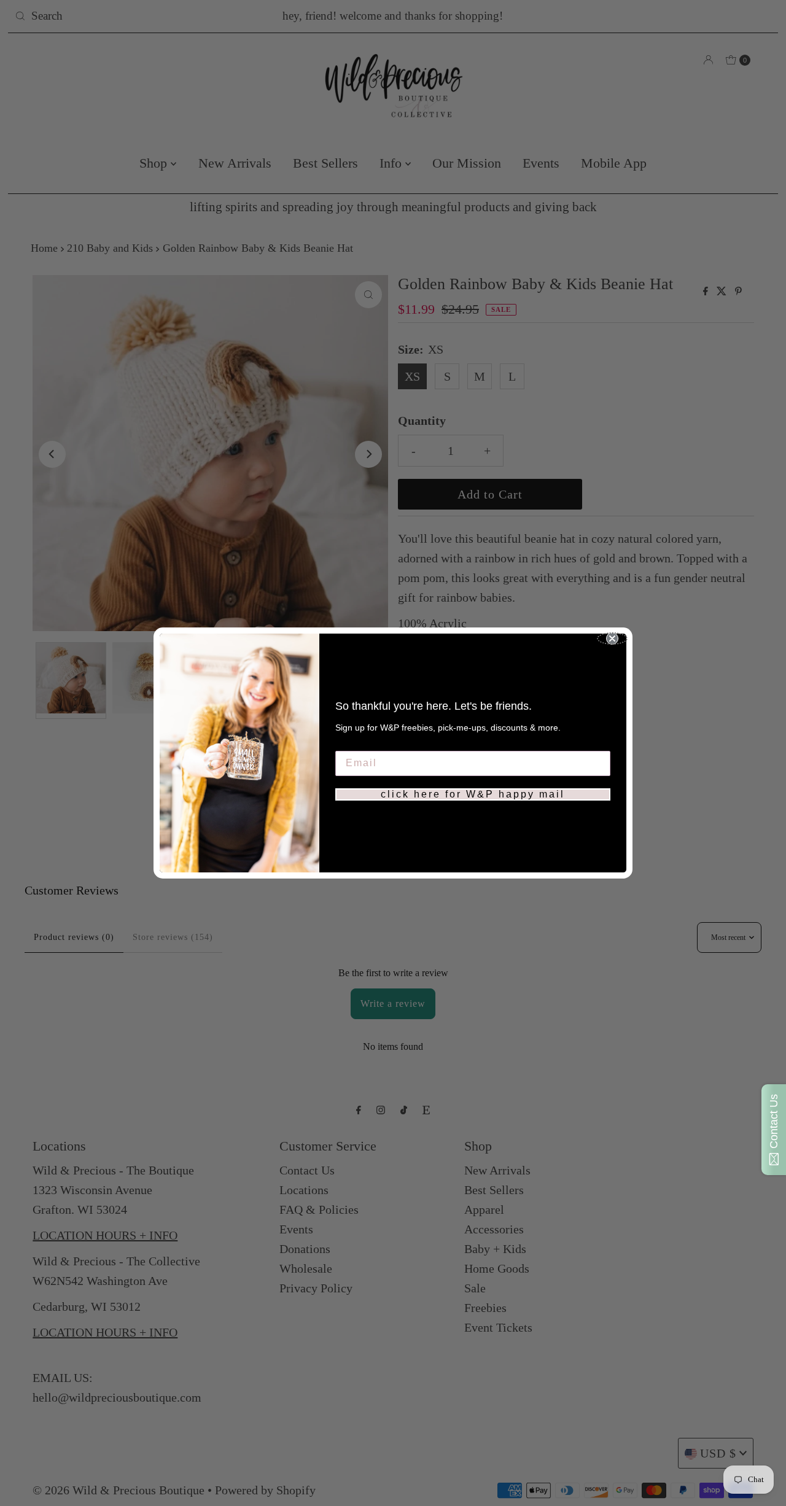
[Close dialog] (612, 638)
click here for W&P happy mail (473, 794)
